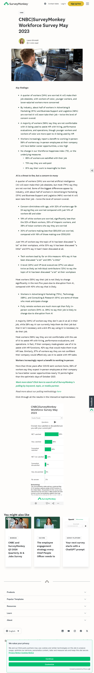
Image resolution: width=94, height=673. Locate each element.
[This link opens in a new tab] (62, 631)
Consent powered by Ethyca (79, 669)
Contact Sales (53, 4)
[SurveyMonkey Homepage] (16, 4)
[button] (47, 592)
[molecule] (92, 170)
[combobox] (12, 631)
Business (13, 538)
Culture (42, 538)
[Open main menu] (87, 3)
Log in (63, 4)
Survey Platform (73, 538)
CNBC (22, 13)
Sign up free (76, 4)
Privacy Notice (15, 653)
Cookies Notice (27, 653)
